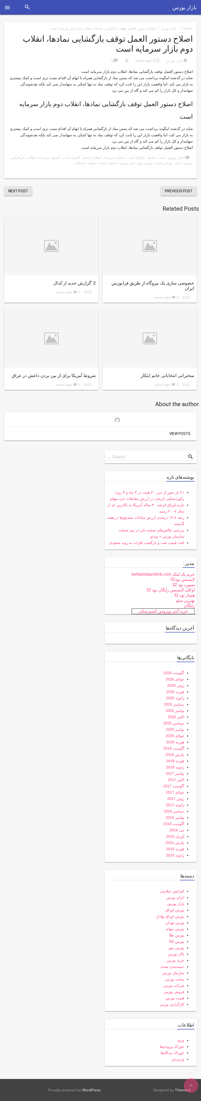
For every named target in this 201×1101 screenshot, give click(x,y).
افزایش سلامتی (172, 891)
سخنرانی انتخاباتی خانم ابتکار (167, 375)
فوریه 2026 (175, 692)
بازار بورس (184, 7)
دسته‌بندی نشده (172, 966)
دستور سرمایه (86, 163)
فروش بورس (174, 992)
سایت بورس (174, 979)
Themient (183, 1090)
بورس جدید (164, 163)
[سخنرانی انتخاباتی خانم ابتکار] (150, 338)
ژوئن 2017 (175, 799)
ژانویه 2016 (175, 855)
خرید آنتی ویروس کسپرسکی (163, 611)
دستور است (108, 163)
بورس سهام (175, 929)
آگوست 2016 (173, 824)
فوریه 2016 (175, 849)
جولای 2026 (175, 679)
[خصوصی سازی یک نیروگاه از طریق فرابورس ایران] (150, 245)
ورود (180, 1040)
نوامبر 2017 (175, 773)
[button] (7, 7)
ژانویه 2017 (175, 805)
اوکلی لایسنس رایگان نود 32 (170, 590)
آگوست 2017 (173, 786)
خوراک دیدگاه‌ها (172, 1053)
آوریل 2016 (175, 836)
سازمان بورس (173, 973)
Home (187, 28)
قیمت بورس (174, 998)
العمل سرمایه (49, 157)
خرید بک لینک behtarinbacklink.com (163, 574)
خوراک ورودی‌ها (172, 1046)
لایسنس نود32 (182, 579)
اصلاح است (135, 157)
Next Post (18, 191)
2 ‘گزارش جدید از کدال (74, 283)
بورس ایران (184, 163)
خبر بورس (127, 163)
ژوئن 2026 (175, 685)
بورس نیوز (145, 163)
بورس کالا (176, 941)
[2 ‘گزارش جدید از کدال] (51, 245)
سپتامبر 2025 (173, 723)
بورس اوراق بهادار (170, 916)
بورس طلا (176, 935)
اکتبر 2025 (176, 717)
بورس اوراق (174, 910)
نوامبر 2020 (175, 729)
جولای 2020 (175, 736)
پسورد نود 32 (183, 584)
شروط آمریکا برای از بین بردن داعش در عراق (54, 375)
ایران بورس (175, 897)
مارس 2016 (174, 843)
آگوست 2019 (173, 748)
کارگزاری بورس (172, 1004)
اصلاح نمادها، (92, 157)
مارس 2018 (174, 755)
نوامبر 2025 (175, 710)
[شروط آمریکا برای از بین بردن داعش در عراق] (51, 338)
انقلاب (31, 157)
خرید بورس (175, 960)
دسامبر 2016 (174, 811)
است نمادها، (156, 157)
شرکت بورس (173, 985)
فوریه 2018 (175, 761)
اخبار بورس (176, 157)
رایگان (189, 605)
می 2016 (177, 830)
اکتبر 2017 (176, 780)
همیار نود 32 (184, 595)
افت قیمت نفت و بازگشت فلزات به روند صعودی (146, 543)
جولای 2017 (175, 792)
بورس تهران (175, 922)
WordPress (91, 1090)
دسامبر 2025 (174, 704)
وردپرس (177, 1059)
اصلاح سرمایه (114, 157)
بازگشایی (18, 157)
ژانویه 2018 (175, 767)
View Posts (180, 434)
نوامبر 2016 (175, 817)
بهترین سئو (185, 600)
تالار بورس (176, 954)
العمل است (71, 157)
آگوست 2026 (173, 673)
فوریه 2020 (175, 742)
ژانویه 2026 (175, 698)
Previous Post (179, 191)
